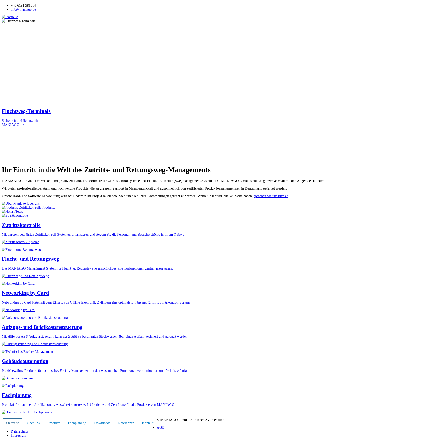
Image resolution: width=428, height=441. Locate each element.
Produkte (48, 207)
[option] (214, 74)
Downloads (102, 423)
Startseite (12, 423)
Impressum (18, 435)
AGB (161, 427)
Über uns (33, 203)
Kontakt (147, 423)
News (18, 211)
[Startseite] (10, 17)
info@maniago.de (23, 9)
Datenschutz (19, 431)
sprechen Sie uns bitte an (271, 196)
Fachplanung (77, 423)
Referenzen (126, 423)
